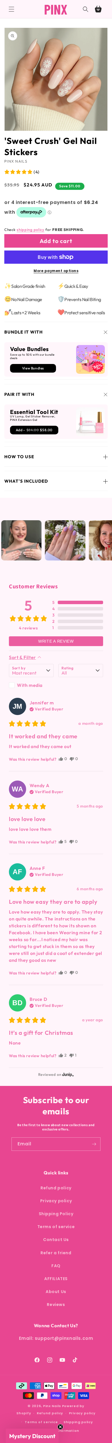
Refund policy (56, 1188)
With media (30, 685)
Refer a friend (55, 1253)
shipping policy (31, 229)
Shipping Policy (56, 1214)
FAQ (56, 1266)
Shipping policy (78, 1422)
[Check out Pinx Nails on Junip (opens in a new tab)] (67, 1074)
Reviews (56, 1304)
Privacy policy (56, 1201)
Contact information (58, 1430)
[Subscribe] (94, 1144)
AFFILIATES (56, 1279)
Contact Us (56, 1239)
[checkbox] (31, 685)
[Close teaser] (60, 1427)
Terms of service (56, 1227)
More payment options (56, 270)
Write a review (56, 641)
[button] (11, 9)
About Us (56, 1291)
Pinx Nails (52, 1406)
